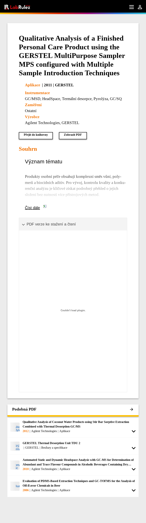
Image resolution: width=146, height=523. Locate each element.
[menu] (131, 7)
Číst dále (32, 208)
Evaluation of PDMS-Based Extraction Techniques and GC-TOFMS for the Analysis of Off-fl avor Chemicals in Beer (79, 483)
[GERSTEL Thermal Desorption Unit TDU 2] (15, 446)
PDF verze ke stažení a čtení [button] (51, 224)
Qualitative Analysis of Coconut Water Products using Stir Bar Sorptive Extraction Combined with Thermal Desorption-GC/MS (76, 424)
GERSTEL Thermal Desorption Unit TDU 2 (51, 443)
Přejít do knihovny (36, 134)
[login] (140, 7)
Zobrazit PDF (73, 134)
